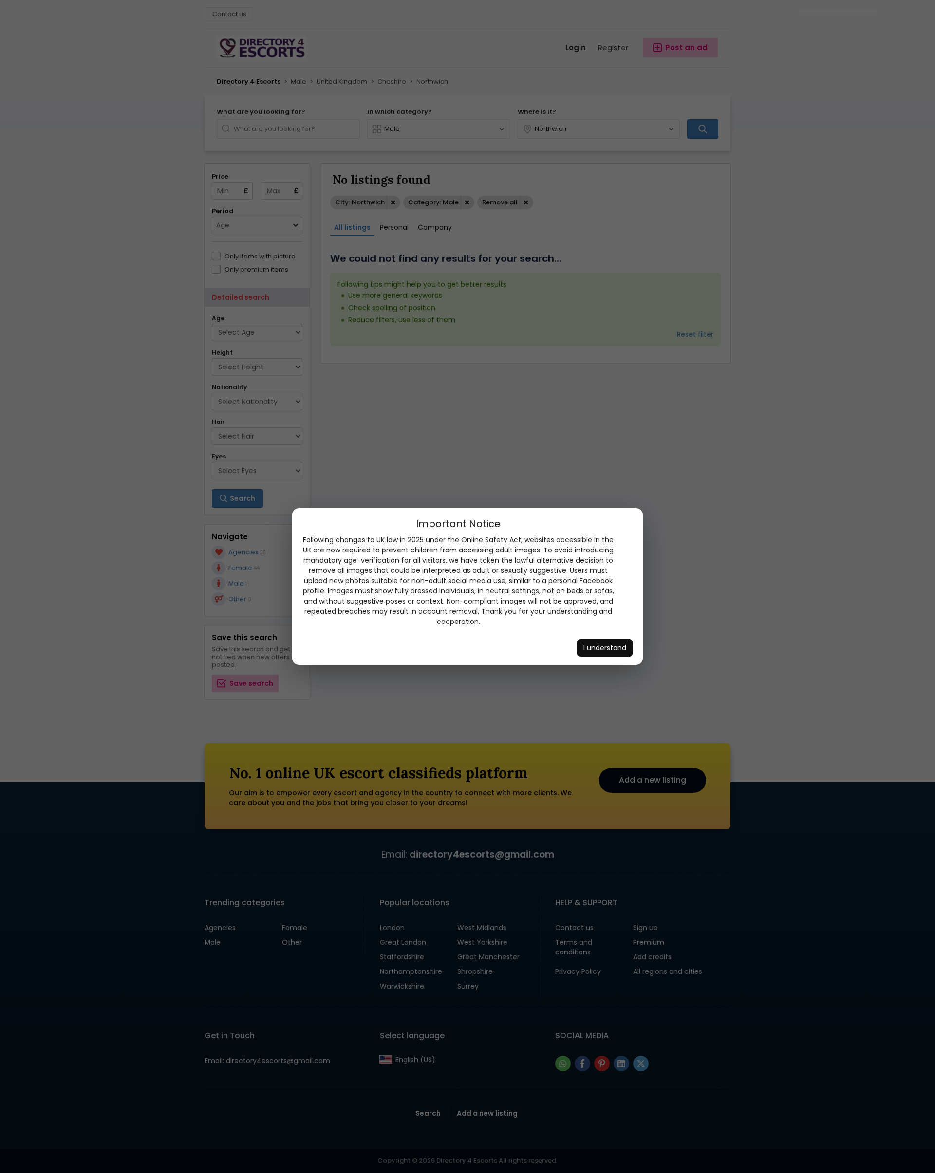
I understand (604, 648)
